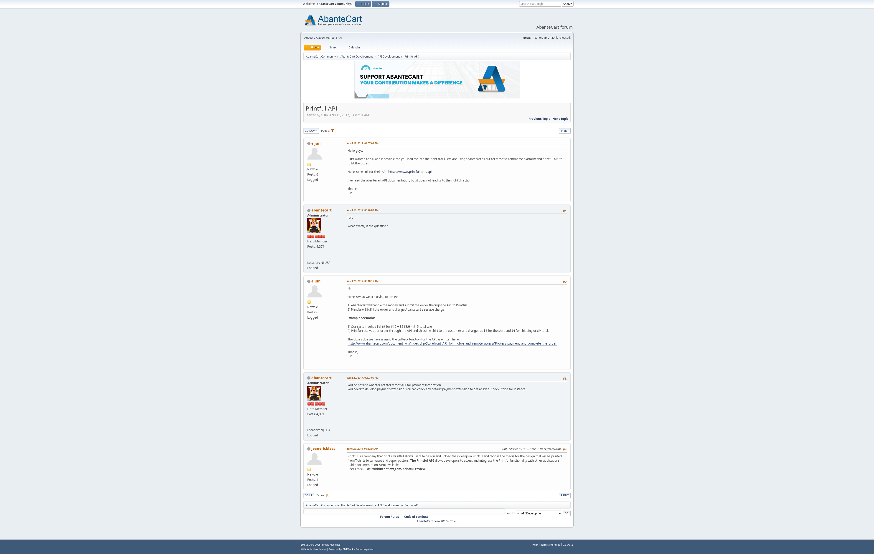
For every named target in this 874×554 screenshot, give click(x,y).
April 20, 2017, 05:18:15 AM (363, 281)
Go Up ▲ (568, 544)
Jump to (509, 513)
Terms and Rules (550, 544)
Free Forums (320, 549)
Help (535, 544)
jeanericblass (323, 448)
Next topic (560, 119)
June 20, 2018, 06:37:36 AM (362, 448)
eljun (316, 143)
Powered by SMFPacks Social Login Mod (351, 549)
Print (565, 130)
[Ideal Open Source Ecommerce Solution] (309, 257)
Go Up (309, 495)
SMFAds (304, 549)
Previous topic (539, 119)
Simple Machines (331, 544)
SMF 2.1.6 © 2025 (310, 544)
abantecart (321, 210)
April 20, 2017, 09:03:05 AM (363, 377)
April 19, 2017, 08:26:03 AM (363, 210)
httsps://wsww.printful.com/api (410, 172)
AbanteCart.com (428, 521)
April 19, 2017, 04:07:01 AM (363, 143)
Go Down (311, 130)
